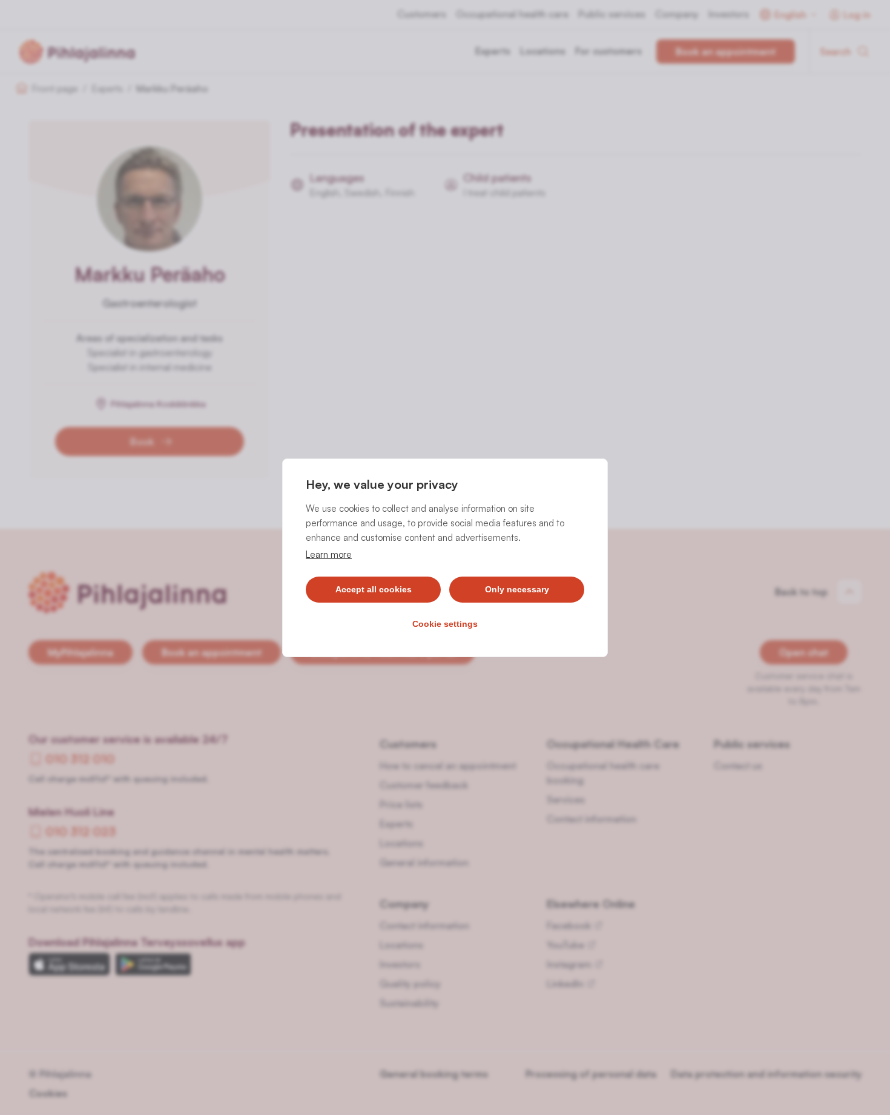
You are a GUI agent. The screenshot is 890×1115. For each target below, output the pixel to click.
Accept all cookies (373, 589)
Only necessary (517, 589)
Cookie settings (445, 624)
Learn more (329, 554)
